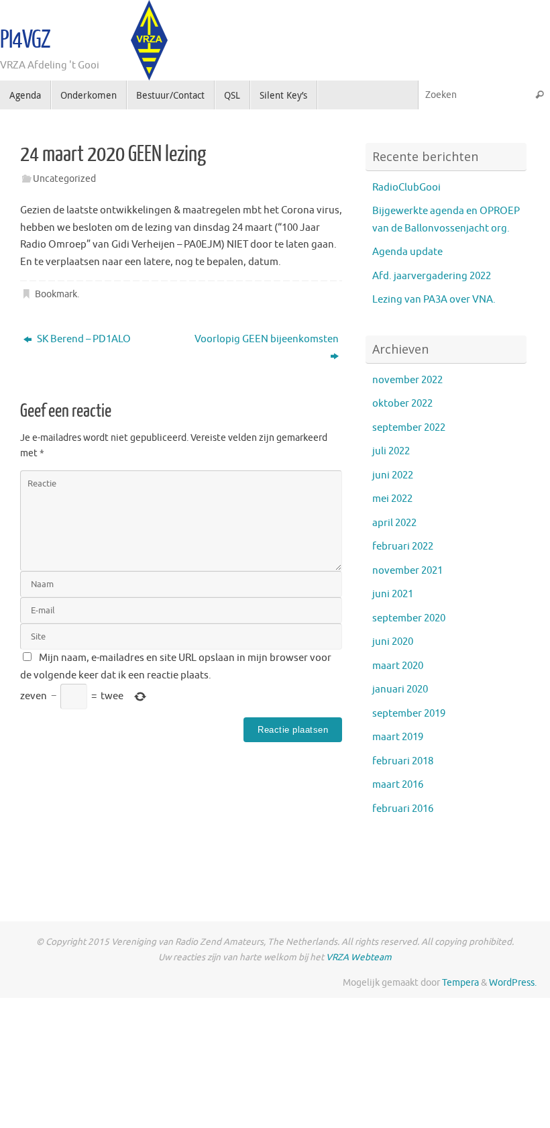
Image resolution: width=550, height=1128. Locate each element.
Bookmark (56, 294)
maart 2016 (397, 784)
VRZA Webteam (359, 957)
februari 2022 (402, 546)
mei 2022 (392, 499)
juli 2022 (391, 451)
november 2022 (407, 380)
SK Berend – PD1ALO (83, 339)
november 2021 (407, 570)
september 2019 (408, 713)
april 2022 (394, 523)
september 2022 (408, 427)
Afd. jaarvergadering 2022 (431, 276)
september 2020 (408, 618)
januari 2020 (400, 689)
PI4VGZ (25, 40)
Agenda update (407, 252)
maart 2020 (397, 666)
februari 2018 (402, 761)
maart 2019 (397, 737)
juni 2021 (392, 594)
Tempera (460, 982)
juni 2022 (392, 475)
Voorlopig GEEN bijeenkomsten (267, 339)
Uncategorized (64, 179)
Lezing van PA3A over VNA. (434, 299)
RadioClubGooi (406, 187)
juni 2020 (392, 641)
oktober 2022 (402, 403)
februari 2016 (402, 809)
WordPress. (513, 982)
